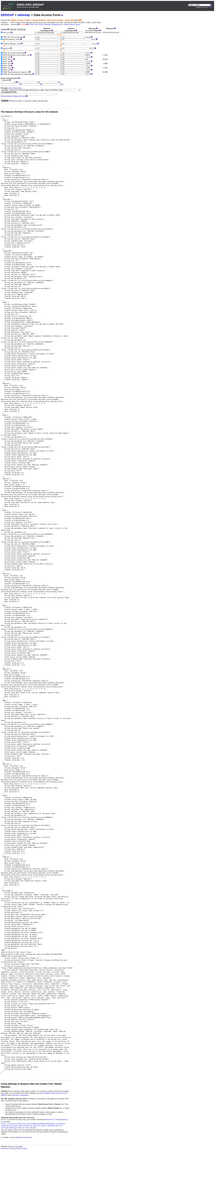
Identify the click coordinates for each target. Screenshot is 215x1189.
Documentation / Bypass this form (13, 96)
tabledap (23, 15)
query (65, 1119)
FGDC (31, 24)
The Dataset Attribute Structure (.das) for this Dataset (29, 112)
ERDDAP (7, 15)
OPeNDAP (46, 1093)
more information (15, 88)
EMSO (210, 7)
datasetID (49, 1119)
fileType (57, 1119)
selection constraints (20, 1095)
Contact (24, 1148)
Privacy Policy (15, 1148)
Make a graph (75, 24)
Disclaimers (5, 1148)
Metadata (47, 24)
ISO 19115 (39, 24)
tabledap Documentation (23, 1137)
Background (56, 24)
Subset (66, 24)
